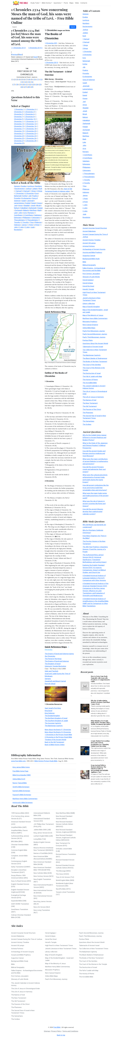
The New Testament (90, 403)
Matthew (86, 136)
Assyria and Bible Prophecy (92, 252)
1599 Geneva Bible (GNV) (20, 813)
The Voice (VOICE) (62, 874)
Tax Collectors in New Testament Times (93, 949)
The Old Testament (90, 406)
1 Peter (85, 199)
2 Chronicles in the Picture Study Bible (58, 737)
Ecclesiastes (87, 77)
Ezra (84, 58)
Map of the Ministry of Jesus (93, 315)
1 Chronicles (87, 51)
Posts (66, 3)
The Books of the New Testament (95, 361)
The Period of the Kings (53, 659)
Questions (57, 3)
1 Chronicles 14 (30, 124)
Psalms (85, 70)
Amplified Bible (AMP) (19, 827)
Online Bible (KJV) (19, 779)
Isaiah (85, 83)
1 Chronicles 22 (30, 133)
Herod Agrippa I (88, 280)
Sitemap (47, 1031)
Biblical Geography (89, 265)
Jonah (85, 111)
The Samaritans (88, 421)
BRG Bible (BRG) (17, 841)
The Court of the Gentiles (92, 365)
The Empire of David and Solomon (57, 661)
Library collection (89, 303)
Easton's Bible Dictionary (21, 791)
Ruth (84, 36)
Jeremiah (86, 86)
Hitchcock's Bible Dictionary (23, 803)
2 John (85, 208)
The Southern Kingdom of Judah (56, 721)
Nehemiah (86, 61)
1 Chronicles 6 (29, 114)
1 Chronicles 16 (30, 126)
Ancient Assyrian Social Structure (95, 228)
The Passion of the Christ (92, 409)
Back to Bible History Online (54, 745)
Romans (86, 152)
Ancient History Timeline (91, 240)
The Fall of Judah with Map (92, 376)
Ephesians (86, 164)
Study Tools (34, 3)
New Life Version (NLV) (42, 907)
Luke (84, 142)
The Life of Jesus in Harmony (93, 397)
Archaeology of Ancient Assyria (94, 249)
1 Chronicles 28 (30, 141)
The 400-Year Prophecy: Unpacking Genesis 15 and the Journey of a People (95, 549)
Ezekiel (85, 92)
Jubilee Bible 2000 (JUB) (42, 830)
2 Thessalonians (89, 177)
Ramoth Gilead (50, 684)
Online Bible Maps (89, 328)
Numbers (86, 23)
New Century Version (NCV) (43, 876)
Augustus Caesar (89, 256)
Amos (85, 105)
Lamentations (88, 89)
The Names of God (89, 400)
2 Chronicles (87, 55)
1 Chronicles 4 (29, 112)
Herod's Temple (88, 289)
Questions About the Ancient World (95, 343)
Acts (84, 148)
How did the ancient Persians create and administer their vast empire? (94, 469)
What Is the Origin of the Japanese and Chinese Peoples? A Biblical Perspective (95, 445)
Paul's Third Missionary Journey (94, 337)
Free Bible (56, 1027)
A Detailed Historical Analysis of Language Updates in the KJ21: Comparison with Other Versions (94, 578)
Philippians (86, 167)
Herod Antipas (88, 283)
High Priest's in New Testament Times (59, 945)
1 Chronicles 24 (30, 136)
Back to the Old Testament (54, 742)
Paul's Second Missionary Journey (95, 334)
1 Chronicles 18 (30, 129)
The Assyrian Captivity (53, 723)
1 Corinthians (87, 155)
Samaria (48, 679)
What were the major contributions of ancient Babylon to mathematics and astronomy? (95, 461)
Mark (84, 139)
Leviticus (86, 20)
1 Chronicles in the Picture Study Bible (58, 735)
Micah (85, 114)
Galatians (86, 161)
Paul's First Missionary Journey (94, 331)
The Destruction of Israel (92, 373)
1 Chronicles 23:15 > (35, 48)
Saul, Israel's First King (53, 708)
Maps (71, 3)
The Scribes (87, 424)
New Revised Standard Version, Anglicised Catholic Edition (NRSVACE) (66, 837)
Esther (85, 64)
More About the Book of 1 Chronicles (58, 730)
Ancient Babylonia (89, 231)
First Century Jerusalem (91, 274)
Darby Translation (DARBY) (20, 867)
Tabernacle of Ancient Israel (93, 347)
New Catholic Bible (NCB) (43, 873)
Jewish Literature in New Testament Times (60, 949)
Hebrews (86, 192)
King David (48, 711)
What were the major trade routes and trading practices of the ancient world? (95, 495)
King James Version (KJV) (43, 833)
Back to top (61, 1035)
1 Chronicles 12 (30, 121)
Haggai (85, 127)
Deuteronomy (87, 26)
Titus (84, 186)
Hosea (85, 98)
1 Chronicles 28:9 (51, 43)
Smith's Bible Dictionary (21, 787)
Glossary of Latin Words (91, 277)
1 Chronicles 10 (29, 119)
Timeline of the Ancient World (55, 740)
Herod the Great (88, 286)
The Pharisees (88, 413)
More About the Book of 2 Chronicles (58, 732)
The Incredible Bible (90, 383)
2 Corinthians (87, 158)
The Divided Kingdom (52, 716)
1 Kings (85, 45)
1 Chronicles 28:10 (51, 62)
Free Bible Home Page (20, 771)
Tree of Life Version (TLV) (65, 877)
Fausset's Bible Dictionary (22, 795)
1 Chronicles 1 (19, 109)
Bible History (46, 3)
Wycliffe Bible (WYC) (63, 889)
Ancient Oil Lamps (89, 243)
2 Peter (85, 202)
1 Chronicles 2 (30, 109)
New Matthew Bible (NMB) (65, 813)
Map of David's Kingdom (91, 307)
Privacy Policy (56, 1031)
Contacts (83, 3)
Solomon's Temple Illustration (55, 666)
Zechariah (86, 130)
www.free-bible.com (18, 761)
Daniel (85, 95)
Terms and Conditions (70, 1031)
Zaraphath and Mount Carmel (55, 681)
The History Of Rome (90, 380)
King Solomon (50, 713)
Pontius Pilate (88, 340)
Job (84, 67)
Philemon (86, 189)
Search (73, 27)
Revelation (86, 217)
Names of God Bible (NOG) (43, 853)
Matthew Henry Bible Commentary (25, 799)
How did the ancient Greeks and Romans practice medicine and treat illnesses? (94, 453)
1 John (85, 205)
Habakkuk (86, 120)
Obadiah (86, 108)
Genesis (86, 14)
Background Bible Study (91, 259)
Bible (84, 262)
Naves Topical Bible (20, 783)
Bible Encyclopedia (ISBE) (22, 775)
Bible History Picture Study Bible (45, 761)
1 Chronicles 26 (30, 138)
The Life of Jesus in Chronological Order (25, 988)
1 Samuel (86, 39)
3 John (85, 211)
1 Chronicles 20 (30, 131)
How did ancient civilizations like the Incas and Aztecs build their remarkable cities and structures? (96, 487)
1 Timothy (86, 180)
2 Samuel (86, 42)
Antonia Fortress (89, 246)
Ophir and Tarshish (51, 671)
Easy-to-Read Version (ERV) (21, 881)
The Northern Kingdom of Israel (56, 718)
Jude (84, 214)
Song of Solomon (89, 80)
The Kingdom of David (52, 664)
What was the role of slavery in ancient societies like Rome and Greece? (94, 503)
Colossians (87, 170)
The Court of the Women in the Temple (93, 964)
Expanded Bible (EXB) (18, 901)
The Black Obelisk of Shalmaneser (95, 358)
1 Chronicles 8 (29, 117)
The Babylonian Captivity (54, 726)
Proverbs (86, 73)
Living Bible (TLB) (40, 839)
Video (77, 3)
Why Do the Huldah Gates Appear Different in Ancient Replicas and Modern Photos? (94, 437)
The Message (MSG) (63, 871)
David (36, 57)
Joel (84, 102)
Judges (85, 33)
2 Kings (85, 48)
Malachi (85, 133)
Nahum (85, 117)
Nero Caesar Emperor (90, 325)
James (85, 195)
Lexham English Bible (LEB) (43, 836)
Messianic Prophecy (90, 321)
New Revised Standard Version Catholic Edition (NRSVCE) (64, 824)
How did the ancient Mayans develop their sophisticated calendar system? (93, 511)
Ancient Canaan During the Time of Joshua (26, 939)
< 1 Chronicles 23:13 (18, 48)
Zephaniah (86, 123)
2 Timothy (86, 183)
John (84, 145)
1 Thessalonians (89, 174)
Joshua (85, 30)
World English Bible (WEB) (65, 880)
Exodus (85, 17)
